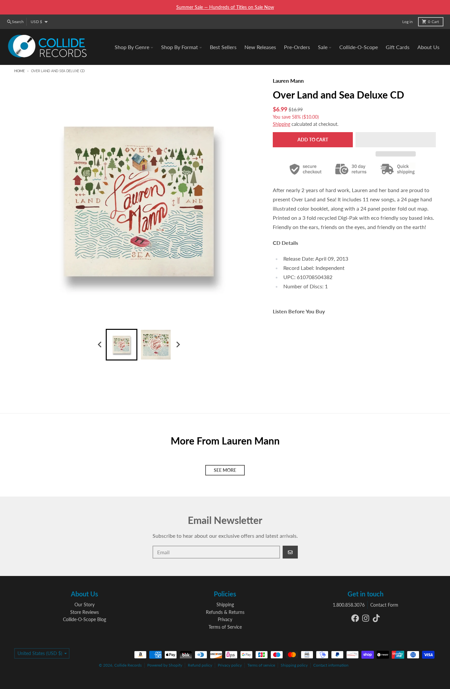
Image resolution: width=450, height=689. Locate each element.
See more (225, 470)
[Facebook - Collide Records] (355, 618)
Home (19, 71)
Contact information (331, 665)
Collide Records (128, 665)
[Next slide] (177, 344)
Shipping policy (294, 665)
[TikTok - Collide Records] (376, 618)
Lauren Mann (288, 80)
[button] (395, 139)
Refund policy (200, 665)
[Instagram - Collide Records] (366, 618)
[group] (121, 344)
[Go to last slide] (99, 344)
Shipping (281, 124)
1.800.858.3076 (349, 605)
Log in (407, 21)
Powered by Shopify (164, 665)
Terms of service (261, 665)
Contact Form (384, 605)
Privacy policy (230, 665)
